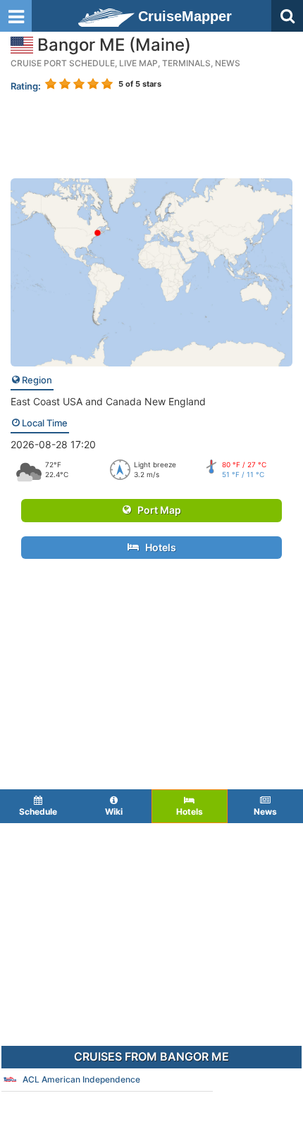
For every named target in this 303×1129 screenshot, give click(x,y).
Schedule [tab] (38, 811)
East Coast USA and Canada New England (108, 401)
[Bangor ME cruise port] (151, 271)
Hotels (157, 547)
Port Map (156, 510)
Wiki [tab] (114, 811)
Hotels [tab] (189, 811)
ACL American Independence (81, 1079)
